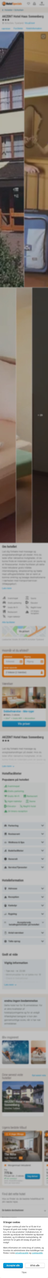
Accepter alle (13, 1265)
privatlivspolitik (21, 1253)
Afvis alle (34, 1265)
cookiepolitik (37, 1253)
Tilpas (24, 1272)
